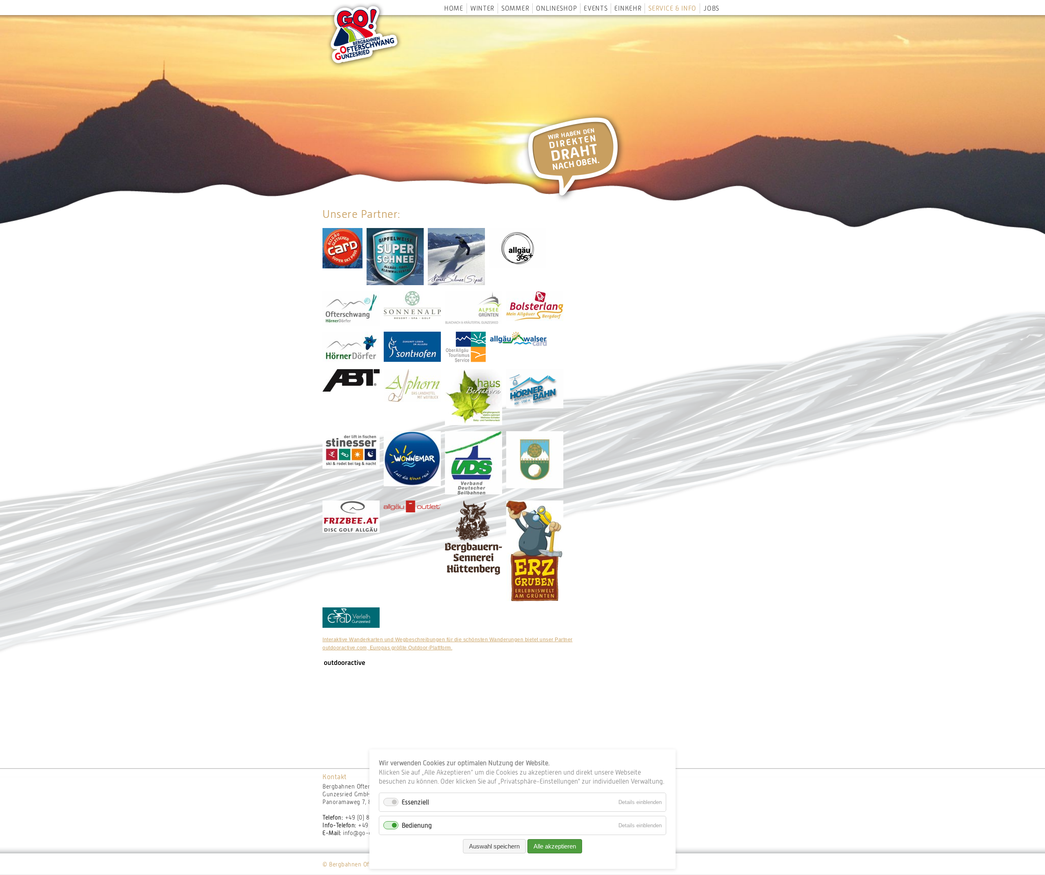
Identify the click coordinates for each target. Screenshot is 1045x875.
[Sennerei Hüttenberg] (473, 572)
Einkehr (627, 8)
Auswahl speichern (494, 846)
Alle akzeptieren (555, 846)
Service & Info (672, 8)
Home (453, 8)
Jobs (711, 8)
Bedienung (417, 825)
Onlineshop (556, 8)
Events (595, 8)
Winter (482, 8)
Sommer (515, 8)
